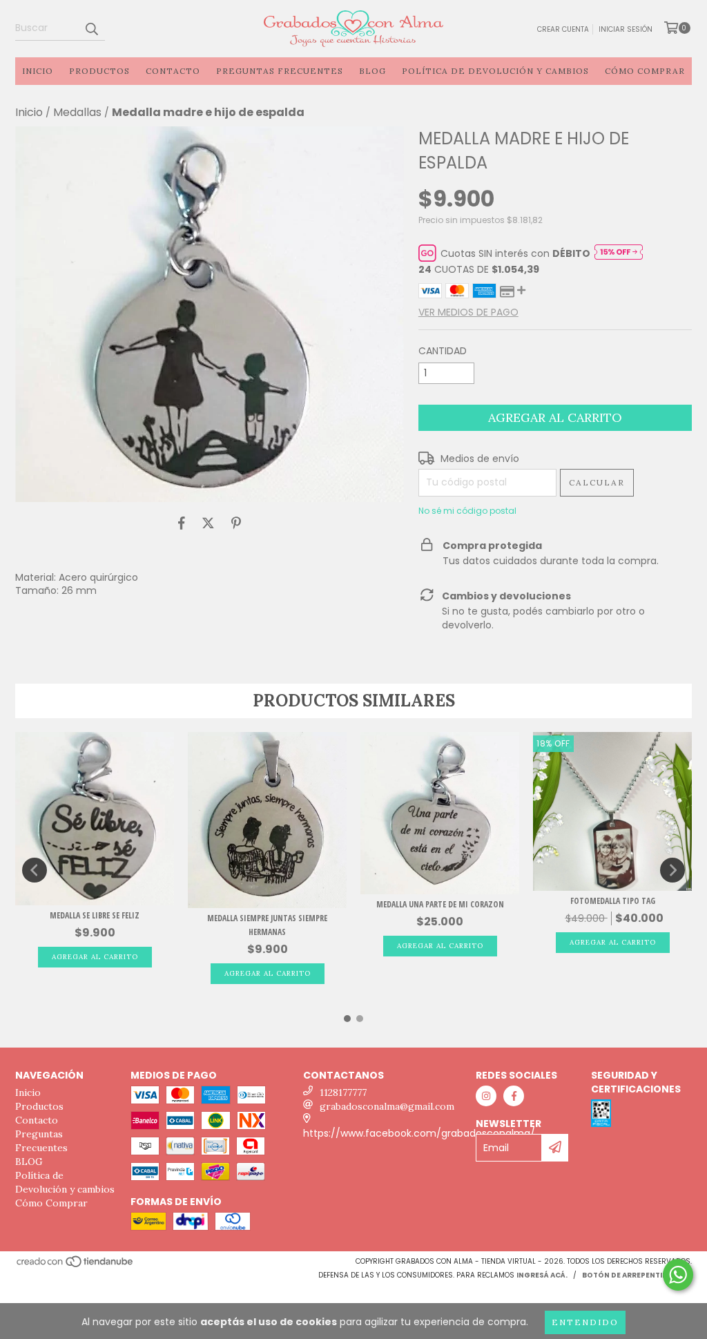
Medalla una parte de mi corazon (440, 904)
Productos (99, 71)
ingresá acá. (542, 1275)
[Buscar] (91, 28)
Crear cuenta (563, 29)
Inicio (37, 71)
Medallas (77, 112)
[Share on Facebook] (181, 523)
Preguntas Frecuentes (279, 71)
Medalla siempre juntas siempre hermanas (267, 925)
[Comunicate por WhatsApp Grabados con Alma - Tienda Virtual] (678, 1275)
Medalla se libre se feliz (94, 915)
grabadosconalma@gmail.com (387, 1106)
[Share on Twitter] (208, 523)
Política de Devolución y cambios (495, 71)
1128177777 (343, 1092)
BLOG (372, 71)
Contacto (173, 71)
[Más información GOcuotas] (618, 253)
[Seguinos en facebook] (513, 1096)
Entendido (585, 1322)
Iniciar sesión (625, 29)
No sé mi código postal (467, 511)
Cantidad (442, 351)
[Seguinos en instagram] (486, 1096)
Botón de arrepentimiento (637, 1275)
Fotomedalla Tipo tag (612, 901)
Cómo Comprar (645, 71)
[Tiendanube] (75, 1266)
